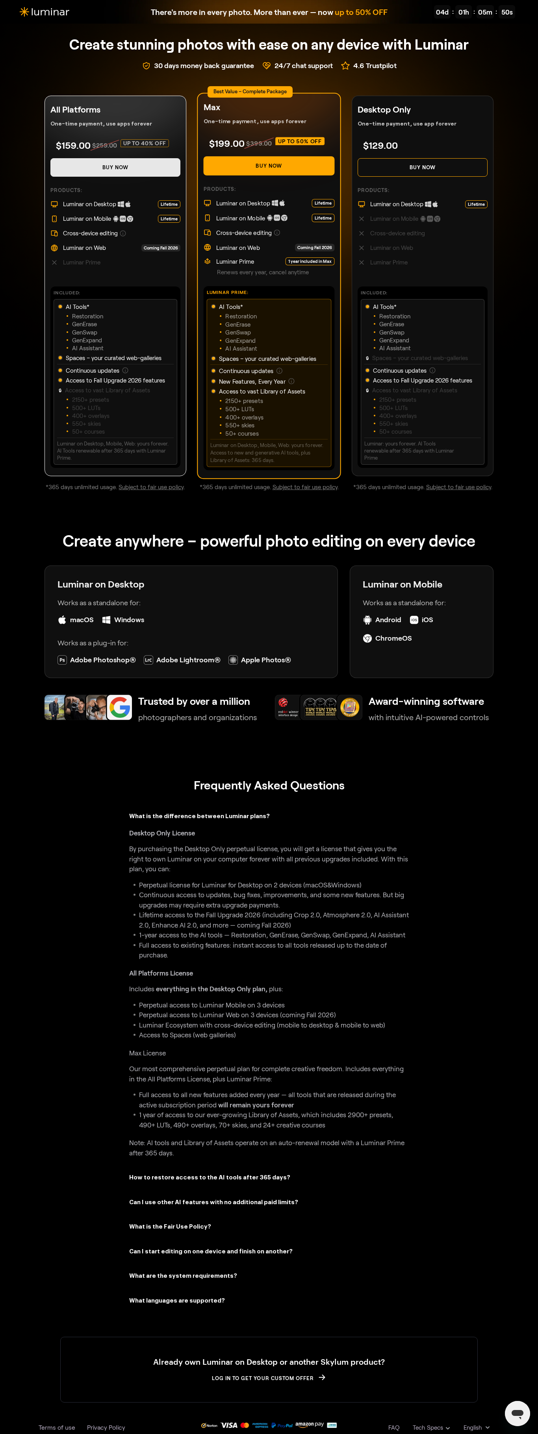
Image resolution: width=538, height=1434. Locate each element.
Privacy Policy (106, 1427)
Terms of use (57, 1427)
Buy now (115, 167)
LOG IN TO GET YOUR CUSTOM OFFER (263, 1378)
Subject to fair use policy (151, 486)
